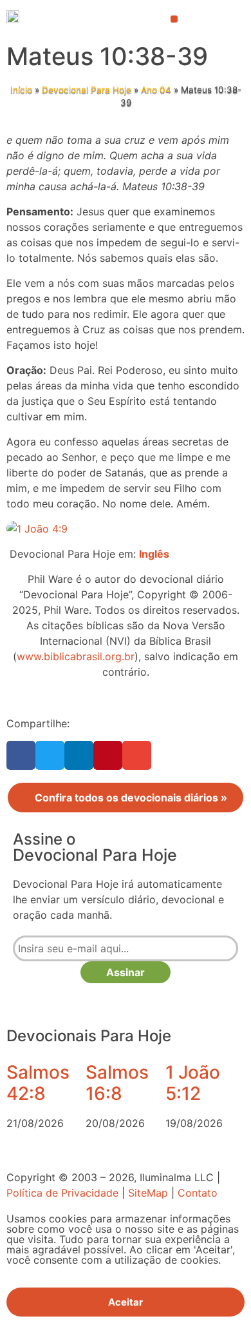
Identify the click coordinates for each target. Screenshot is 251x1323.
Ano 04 (156, 89)
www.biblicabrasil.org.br (76, 656)
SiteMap (148, 1192)
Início (21, 89)
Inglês (154, 553)
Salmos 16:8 (117, 1083)
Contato (198, 1192)
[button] (174, 19)
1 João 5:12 (192, 1083)
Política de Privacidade (62, 1192)
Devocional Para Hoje (86, 89)
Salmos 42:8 (38, 1083)
